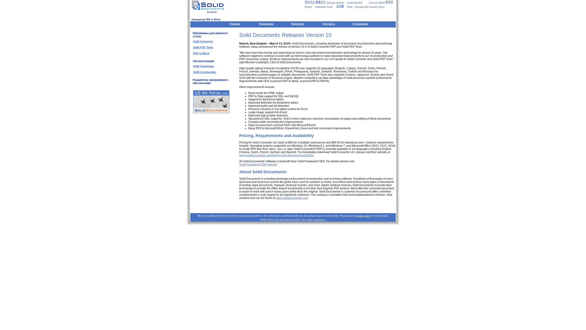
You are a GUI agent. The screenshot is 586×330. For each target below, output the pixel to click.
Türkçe (381, 7)
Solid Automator (203, 66)
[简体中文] (310, 2)
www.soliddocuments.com (292, 198)
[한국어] (390, 2)
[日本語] (341, 6)
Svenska (373, 7)
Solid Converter (203, 41)
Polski (350, 7)
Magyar (308, 7)
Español (358, 2)
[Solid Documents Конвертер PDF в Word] (209, 7)
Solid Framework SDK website (258, 164)
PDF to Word (201, 53)
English (350, 2)
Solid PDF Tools (203, 47)
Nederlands (320, 7)
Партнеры (297, 23)
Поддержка (266, 23)
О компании (360, 23)
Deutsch (340, 2)
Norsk (330, 7)
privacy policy (364, 215)
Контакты (329, 23)
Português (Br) (361, 7)
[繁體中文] (320, 2)
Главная (235, 23)
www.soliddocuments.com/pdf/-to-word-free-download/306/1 (276, 155)
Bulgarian (331, 2)
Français (373, 2)
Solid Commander (204, 72)
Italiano (381, 2)
